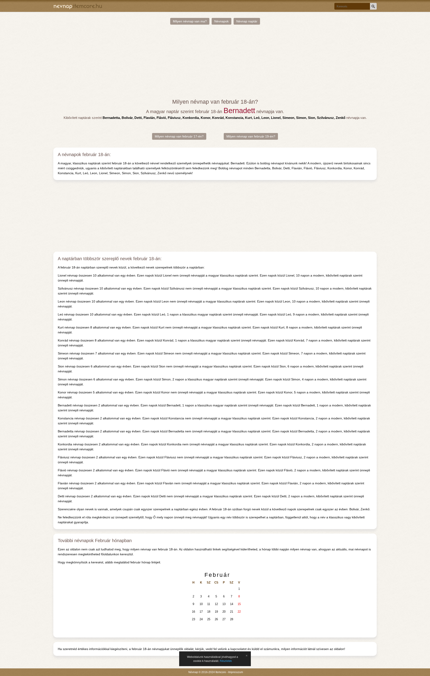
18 (208, 611)
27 (224, 619)
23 (193, 619)
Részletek (226, 661)
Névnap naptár (246, 21)
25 (208, 619)
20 (224, 611)
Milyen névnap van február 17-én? (179, 136)
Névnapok (221, 21)
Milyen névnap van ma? (190, 21)
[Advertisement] (215, 61)
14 (231, 604)
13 (224, 604)
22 (239, 611)
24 (201, 619)
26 (216, 619)
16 (193, 611)
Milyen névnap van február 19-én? (250, 136)
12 (216, 604)
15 (239, 604)
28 (231, 619)
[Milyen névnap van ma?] (77, 6)
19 (216, 611)
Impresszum (235, 672)
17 (201, 611)
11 (208, 604)
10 (201, 604)
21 (231, 611)
